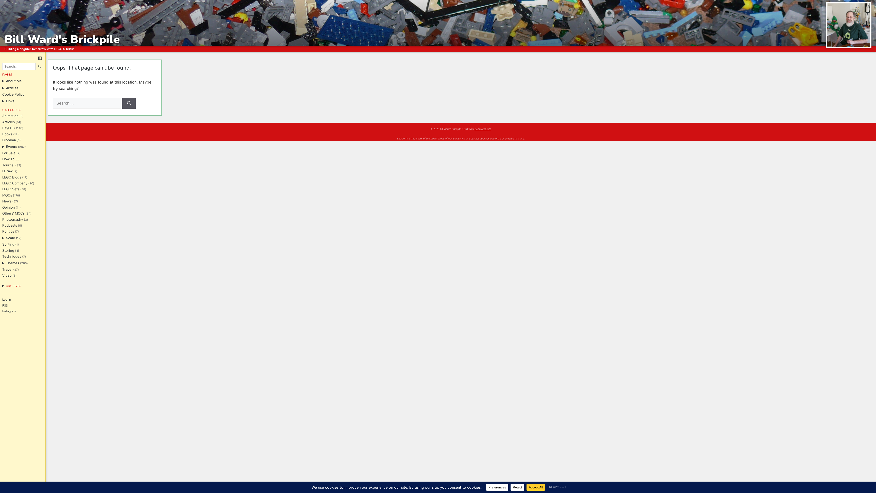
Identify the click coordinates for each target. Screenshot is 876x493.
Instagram (9, 311)
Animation (10, 116)
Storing (8, 251)
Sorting (8, 244)
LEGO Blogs (11, 177)
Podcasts (9, 225)
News (6, 201)
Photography (12, 220)
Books (7, 134)
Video (7, 275)
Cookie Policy (13, 94)
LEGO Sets (10, 189)
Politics (8, 231)
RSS (5, 305)
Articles (8, 122)
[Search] (40, 66)
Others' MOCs (13, 213)
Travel (7, 269)
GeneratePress (482, 129)
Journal (8, 165)
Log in (6, 299)
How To (8, 159)
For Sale (9, 153)
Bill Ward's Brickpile (62, 39)
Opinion (8, 207)
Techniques (11, 256)
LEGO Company (14, 183)
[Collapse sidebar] (40, 58)
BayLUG (8, 128)
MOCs (7, 195)
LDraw (7, 171)
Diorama (9, 140)
